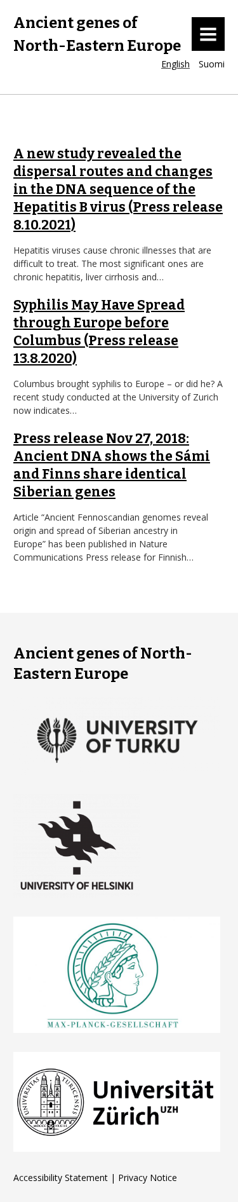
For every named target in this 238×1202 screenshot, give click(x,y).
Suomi (212, 64)
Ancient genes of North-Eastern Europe (97, 34)
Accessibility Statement (60, 1177)
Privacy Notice (147, 1177)
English (175, 64)
